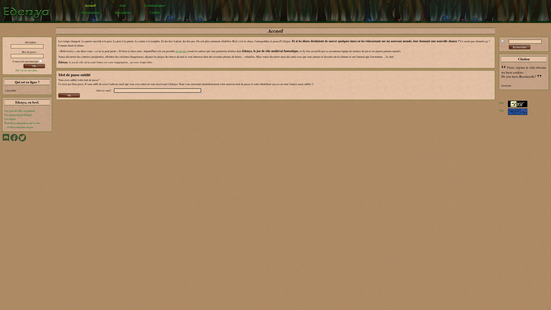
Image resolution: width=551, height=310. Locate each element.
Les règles (10, 119)
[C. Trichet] (517, 114)
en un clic (181, 51)
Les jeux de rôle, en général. (20, 111)
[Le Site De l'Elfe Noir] (517, 106)
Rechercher (520, 47)
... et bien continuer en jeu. (19, 127)
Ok (34, 66)
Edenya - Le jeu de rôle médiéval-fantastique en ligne (28, 12)
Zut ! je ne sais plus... (27, 70)
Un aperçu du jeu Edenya (18, 115)
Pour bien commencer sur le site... (23, 123)
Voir (501, 103)
